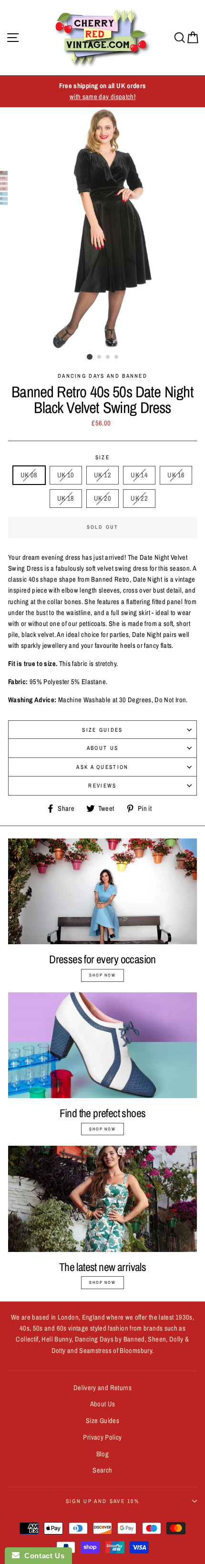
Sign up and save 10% (102, 1501)
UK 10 (65, 475)
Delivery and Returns (102, 1387)
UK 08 (29, 475)
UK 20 (102, 498)
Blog (102, 1454)
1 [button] (89, 357)
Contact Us (42, 1556)
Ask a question (102, 767)
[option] (102, 91)
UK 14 (139, 475)
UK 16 (175, 475)
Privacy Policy (102, 1437)
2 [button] (99, 357)
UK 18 (65, 498)
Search (102, 1470)
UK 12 (102, 475)
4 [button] (116, 357)
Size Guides (102, 730)
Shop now (102, 975)
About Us (103, 748)
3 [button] (108, 357)
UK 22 (139, 498)
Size (102, 457)
